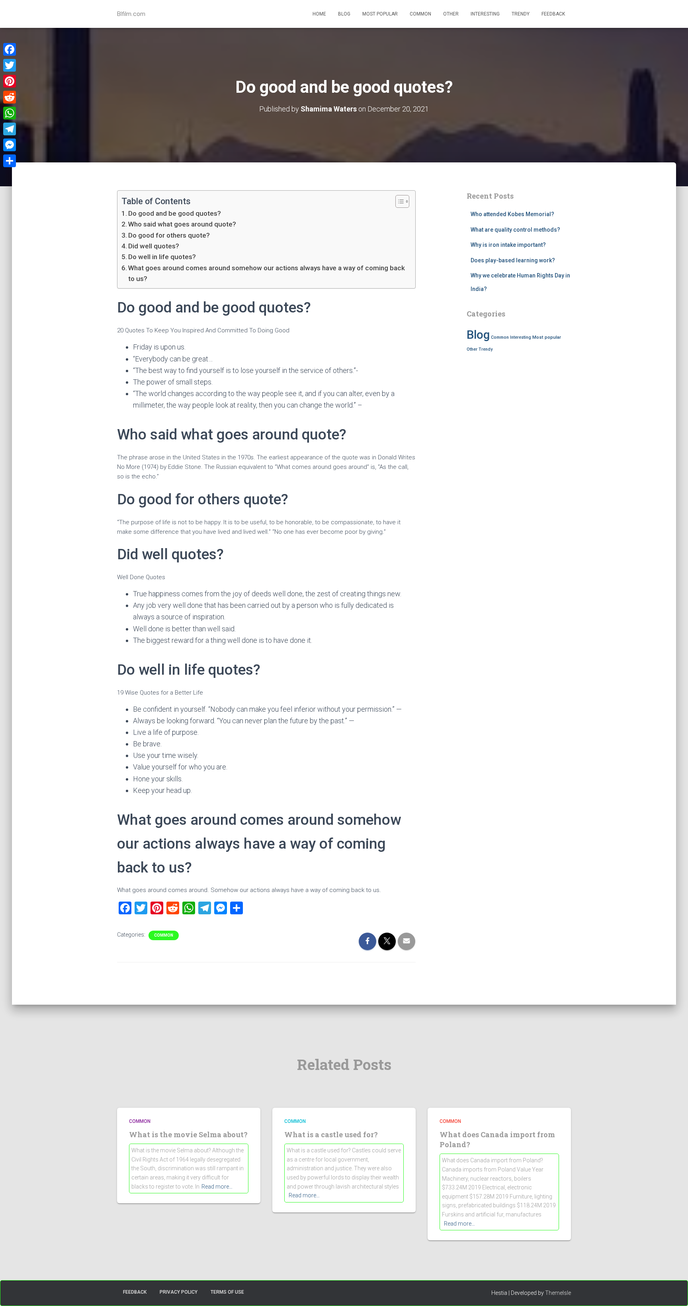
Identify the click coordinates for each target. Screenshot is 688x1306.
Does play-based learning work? (513, 260)
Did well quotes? (153, 246)
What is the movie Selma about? (188, 1134)
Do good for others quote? (169, 235)
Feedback (553, 14)
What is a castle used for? (331, 1134)
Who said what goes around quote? (182, 224)
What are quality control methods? (515, 229)
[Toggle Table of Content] (398, 201)
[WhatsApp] (10, 113)
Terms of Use (227, 1292)
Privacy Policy (178, 1292)
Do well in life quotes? (162, 257)
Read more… (217, 1186)
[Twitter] (10, 65)
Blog (344, 14)
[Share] (10, 161)
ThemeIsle (558, 1293)
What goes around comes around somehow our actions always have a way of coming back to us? (266, 273)
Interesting (485, 14)
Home (319, 14)
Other (451, 14)
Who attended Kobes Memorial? (512, 214)
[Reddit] (10, 97)
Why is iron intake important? (508, 245)
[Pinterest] (10, 81)
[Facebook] (10, 49)
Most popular (380, 14)
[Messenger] (10, 145)
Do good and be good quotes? (174, 213)
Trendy (521, 14)
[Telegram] (10, 129)
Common (420, 14)
